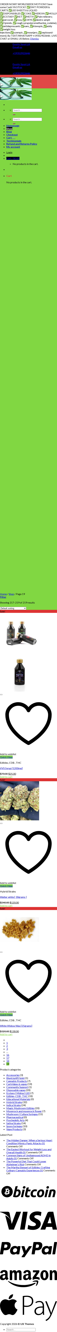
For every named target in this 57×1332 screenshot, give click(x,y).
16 (7, 1054)
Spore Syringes (14, 1126)
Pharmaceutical (14, 1117)
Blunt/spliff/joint (15, 1078)
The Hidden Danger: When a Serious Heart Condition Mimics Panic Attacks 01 (29, 1142)
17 (7, 1057)
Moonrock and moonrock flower (24, 1111)
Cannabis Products (16, 1081)
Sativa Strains (13, 1123)
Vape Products (14, 1129)
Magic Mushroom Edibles (20, 1108)
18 (7, 1060)
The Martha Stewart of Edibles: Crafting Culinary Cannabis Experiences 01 (28, 1169)
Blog (9, 131)
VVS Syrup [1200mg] (11, 768)
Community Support (17, 1087)
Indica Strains (13, 1105)
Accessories (12, 1074)
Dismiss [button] (34, 38)
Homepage (12, 125)
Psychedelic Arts (15, 1120)
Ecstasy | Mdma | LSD (18, 1093)
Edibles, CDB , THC (17, 1096)
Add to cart (6, 776)
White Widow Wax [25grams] (16, 1025)
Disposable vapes (15, 1090)
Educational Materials (18, 1099)
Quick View (6, 757)
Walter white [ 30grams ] (13, 896)
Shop (9, 128)
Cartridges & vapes (16, 1084)
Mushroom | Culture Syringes (22, 1114)
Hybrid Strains (14, 1102)
